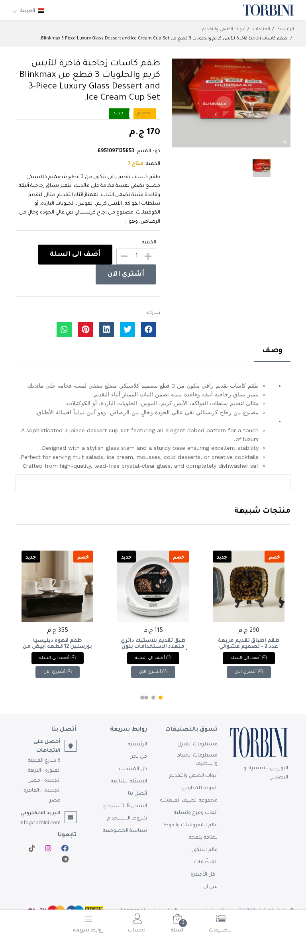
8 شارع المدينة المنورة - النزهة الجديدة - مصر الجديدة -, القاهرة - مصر (41, 781)
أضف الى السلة (75, 254)
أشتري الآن (126, 274)
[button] (161, 698)
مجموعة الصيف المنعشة (189, 801)
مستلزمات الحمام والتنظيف (197, 759)
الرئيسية (286, 29)
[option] (231, 103)
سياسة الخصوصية (125, 831)
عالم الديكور (205, 850)
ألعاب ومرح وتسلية (196, 813)
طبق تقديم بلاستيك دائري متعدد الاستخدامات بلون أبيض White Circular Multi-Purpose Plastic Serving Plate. (153, 644)
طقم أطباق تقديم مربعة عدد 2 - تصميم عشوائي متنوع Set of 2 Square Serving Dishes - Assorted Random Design (248, 644)
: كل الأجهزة (204, 875)
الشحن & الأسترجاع (125, 806)
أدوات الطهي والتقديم (223, 29)
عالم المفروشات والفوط (190, 825)
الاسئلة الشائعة (129, 781)
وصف (272, 351)
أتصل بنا (137, 794)
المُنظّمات (206, 862)
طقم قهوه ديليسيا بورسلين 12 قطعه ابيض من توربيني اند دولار (57, 644)
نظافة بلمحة (203, 838)
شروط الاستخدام (127, 818)
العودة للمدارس (200, 788)
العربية (27, 11)
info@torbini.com (40, 823)
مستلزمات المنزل (197, 744)
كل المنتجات (133, 769)
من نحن (138, 757)
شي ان (210, 887)
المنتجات (261, 29)
